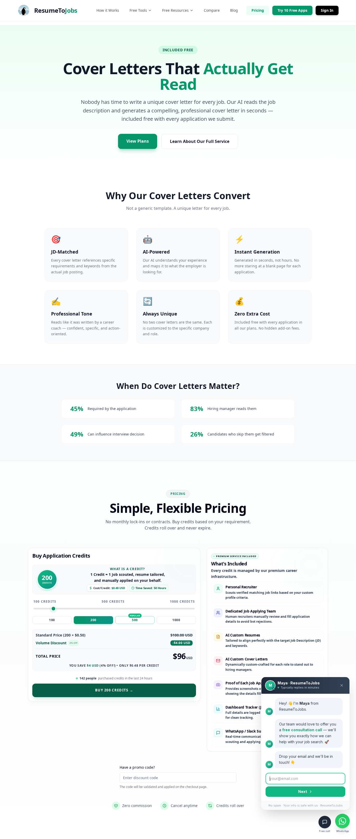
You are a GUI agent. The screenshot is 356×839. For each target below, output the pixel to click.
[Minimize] (341, 685)
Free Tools (138, 10)
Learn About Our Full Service (199, 141)
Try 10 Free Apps (292, 10)
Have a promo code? (137, 767)
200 (93, 620)
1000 (176, 620)
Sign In (327, 10)
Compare (212, 10)
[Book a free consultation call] (324, 822)
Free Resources (175, 10)
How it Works (107, 10)
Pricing (257, 10)
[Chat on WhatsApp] (342, 821)
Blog (234, 10)
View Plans (137, 141)
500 (135, 620)
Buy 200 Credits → (114, 690)
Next (302, 791)
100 (52, 620)
